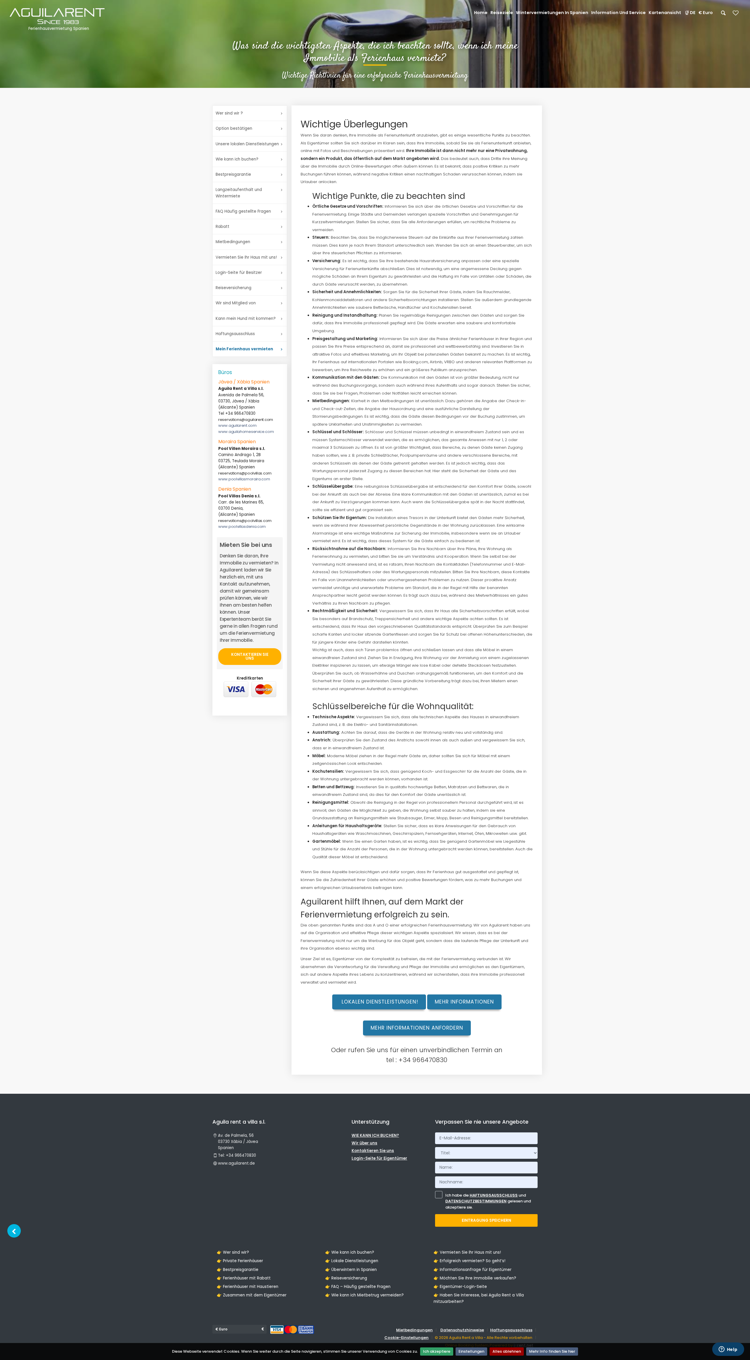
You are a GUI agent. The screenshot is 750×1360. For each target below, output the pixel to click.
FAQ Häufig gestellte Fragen (243, 211)
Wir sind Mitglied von (236, 303)
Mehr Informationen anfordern (417, 1027)
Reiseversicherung (233, 288)
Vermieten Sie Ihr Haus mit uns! (246, 257)
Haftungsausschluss (235, 334)
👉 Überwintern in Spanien (351, 1269)
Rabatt (222, 226)
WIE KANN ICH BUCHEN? (375, 1135)
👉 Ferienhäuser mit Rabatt (244, 1278)
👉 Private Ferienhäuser (240, 1261)
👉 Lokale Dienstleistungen (351, 1261)
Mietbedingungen (233, 242)
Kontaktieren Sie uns (249, 656)
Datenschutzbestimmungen (476, 1201)
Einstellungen (471, 1351)
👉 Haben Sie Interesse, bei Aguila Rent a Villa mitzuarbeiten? (479, 1298)
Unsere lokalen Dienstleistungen (247, 144)
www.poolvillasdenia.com (242, 526)
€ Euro (705, 13)
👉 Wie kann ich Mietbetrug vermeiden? (364, 1295)
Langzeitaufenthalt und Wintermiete (239, 193)
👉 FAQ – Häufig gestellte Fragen (358, 1286)
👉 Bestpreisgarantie (237, 1269)
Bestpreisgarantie (233, 174)
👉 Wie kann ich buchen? (349, 1252)
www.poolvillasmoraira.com (244, 479)
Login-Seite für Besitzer (239, 272)
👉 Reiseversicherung (346, 1278)
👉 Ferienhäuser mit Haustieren (247, 1286)
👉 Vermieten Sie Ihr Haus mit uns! (467, 1252)
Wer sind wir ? (229, 113)
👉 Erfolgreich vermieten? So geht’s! (469, 1261)
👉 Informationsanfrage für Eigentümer (473, 1269)
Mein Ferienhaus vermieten (244, 349)
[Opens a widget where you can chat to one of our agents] (728, 1349)
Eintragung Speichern (486, 1220)
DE (693, 13)
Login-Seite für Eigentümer (379, 1158)
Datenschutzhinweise (462, 1330)
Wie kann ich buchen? (237, 159)
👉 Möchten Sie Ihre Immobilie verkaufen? (475, 1278)
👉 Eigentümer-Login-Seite (460, 1286)
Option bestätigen (234, 128)
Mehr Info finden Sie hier (552, 1351)
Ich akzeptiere (436, 1351)
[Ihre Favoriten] (736, 15)
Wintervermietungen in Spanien (552, 13)
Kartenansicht (665, 13)
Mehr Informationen (464, 1001)
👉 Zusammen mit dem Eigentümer (252, 1295)
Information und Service (618, 13)
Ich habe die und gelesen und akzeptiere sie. (488, 1201)
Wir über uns (364, 1143)
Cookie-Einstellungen (406, 1337)
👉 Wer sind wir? (233, 1252)
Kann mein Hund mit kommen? (246, 318)
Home (481, 13)
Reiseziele (501, 13)
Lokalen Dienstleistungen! (379, 1001)
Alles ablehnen (506, 1351)
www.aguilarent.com (237, 425)
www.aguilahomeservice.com (246, 431)
